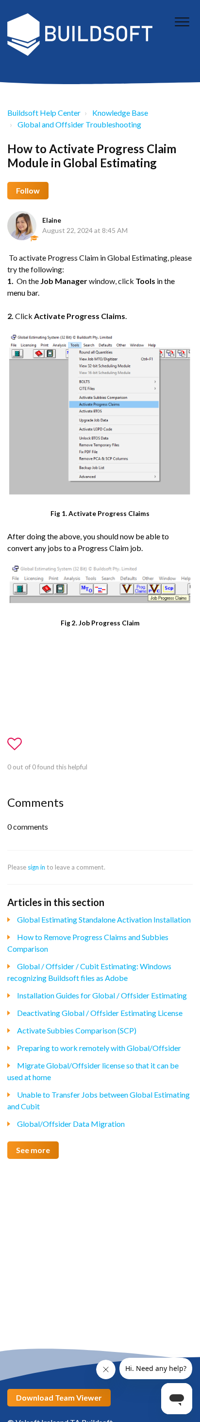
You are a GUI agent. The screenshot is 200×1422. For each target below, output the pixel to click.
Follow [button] (28, 190)
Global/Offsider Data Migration (71, 1123)
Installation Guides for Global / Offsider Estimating (102, 995)
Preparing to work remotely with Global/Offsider (99, 1047)
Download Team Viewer (59, 1397)
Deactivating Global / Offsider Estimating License (100, 1012)
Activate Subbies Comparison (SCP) (76, 1030)
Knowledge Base (120, 112)
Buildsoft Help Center (44, 112)
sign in (36, 867)
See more (33, 1150)
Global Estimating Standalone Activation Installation (104, 919)
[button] (182, 22)
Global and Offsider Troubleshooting (79, 124)
